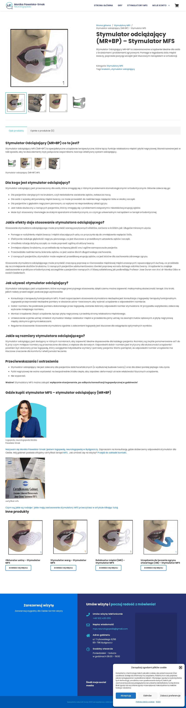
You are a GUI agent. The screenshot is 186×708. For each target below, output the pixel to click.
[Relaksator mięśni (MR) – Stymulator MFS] (115, 518)
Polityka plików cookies (145, 702)
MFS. (65, 452)
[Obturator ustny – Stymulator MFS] (25, 518)
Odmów (147, 695)
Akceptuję (126, 695)
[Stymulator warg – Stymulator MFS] (70, 518)
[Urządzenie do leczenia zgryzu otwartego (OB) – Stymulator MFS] (161, 518)
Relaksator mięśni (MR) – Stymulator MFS (110, 561)
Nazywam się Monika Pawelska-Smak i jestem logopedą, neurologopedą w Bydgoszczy (51, 449)
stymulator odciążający (123, 69)
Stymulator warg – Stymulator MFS (68, 561)
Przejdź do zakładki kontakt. (112, 452)
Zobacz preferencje (170, 695)
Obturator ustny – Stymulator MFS (22, 561)
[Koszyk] (177, 5)
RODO (158, 702)
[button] (180, 667)
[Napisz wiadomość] (89, 625)
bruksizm (106, 69)
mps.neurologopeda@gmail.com (110, 629)
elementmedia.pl (112, 702)
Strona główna (103, 25)
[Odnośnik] (26, 5)
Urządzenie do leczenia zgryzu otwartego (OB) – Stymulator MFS (160, 561)
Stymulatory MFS (122, 25)
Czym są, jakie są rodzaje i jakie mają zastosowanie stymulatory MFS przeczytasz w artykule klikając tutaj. (61, 507)
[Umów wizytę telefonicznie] (89, 615)
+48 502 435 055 (102, 618)
